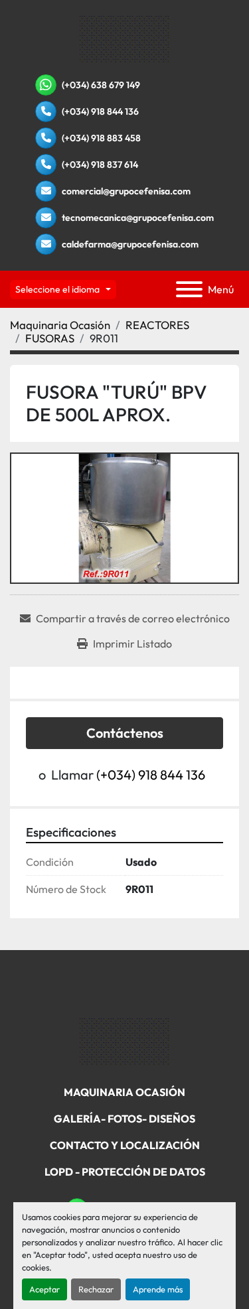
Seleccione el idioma (57, 289)
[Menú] (189, 289)
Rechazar (96, 1289)
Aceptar (44, 1289)
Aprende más (158, 1289)
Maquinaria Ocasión (124, 1092)
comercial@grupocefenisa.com (126, 191)
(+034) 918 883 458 (101, 138)
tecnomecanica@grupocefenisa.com (138, 218)
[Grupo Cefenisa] (124, 1041)
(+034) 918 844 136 (100, 111)
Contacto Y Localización (125, 1145)
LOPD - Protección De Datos (124, 1171)
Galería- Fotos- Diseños (124, 1118)
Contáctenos (124, 732)
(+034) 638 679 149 (101, 85)
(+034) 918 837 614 (100, 165)
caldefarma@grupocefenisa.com (130, 244)
